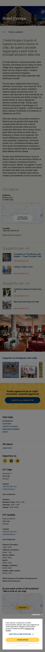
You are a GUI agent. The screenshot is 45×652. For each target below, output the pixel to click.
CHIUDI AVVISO (22, 640)
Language (36, 615)
